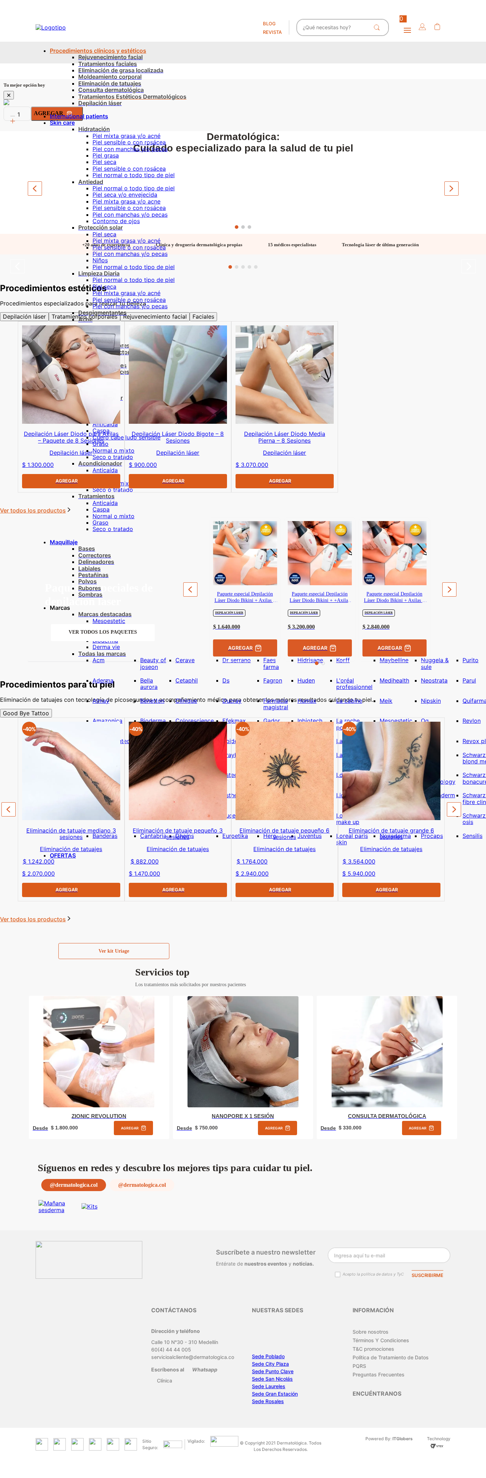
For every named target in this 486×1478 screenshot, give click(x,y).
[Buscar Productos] (378, 27)
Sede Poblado (268, 1356)
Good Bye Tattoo (26, 713)
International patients (79, 116)
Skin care (62, 122)
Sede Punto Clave (273, 1371)
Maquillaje (64, 542)
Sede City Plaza (270, 1364)
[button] (422, 27)
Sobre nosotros (371, 1332)
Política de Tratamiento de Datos (391, 1357)
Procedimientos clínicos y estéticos (98, 50)
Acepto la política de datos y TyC (373, 1274)
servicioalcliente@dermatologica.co (192, 1357)
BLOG (269, 23)
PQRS (359, 1366)
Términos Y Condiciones (381, 1340)
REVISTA (272, 32)
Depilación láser (24, 316)
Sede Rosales (268, 1401)
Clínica (164, 1380)
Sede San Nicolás (272, 1379)
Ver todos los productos (33, 919)
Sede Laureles (268, 1386)
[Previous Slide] (35, 188)
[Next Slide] (451, 188)
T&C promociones (373, 1349)
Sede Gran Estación (275, 1394)
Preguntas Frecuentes (379, 1374)
